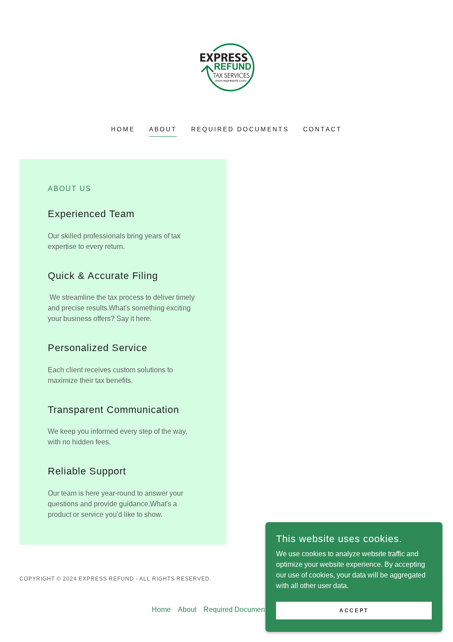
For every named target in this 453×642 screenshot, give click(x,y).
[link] (226, 68)
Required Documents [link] (240, 129)
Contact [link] (322, 129)
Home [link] (123, 129)
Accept (353, 610)
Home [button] (161, 609)
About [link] (163, 129)
